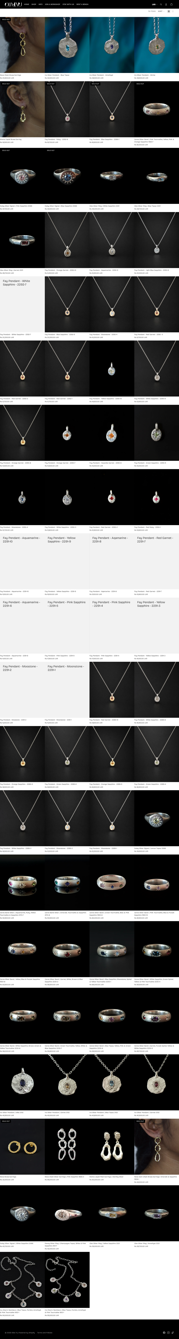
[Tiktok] (172, 1332)
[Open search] (161, 4)
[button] (161, 11)
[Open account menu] (166, 4)
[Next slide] (86, 45)
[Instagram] (168, 1332)
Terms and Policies (44, 1333)
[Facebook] (164, 1332)
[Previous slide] (48, 45)
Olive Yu (15, 1333)
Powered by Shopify (27, 1333)
